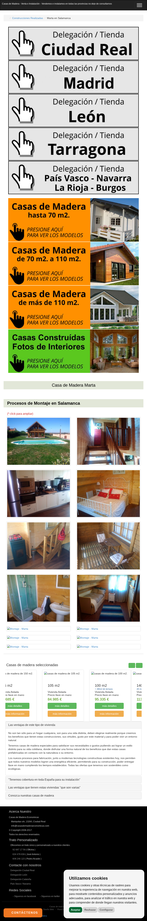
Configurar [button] (106, 909)
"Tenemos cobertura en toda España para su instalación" (44, 779)
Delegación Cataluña (20, 879)
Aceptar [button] (75, 909)
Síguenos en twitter (50, 896)
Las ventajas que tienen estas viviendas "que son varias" (44, 787)
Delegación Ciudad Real (22, 870)
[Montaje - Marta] (38, 441)
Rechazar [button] (90, 909)
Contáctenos (24, 912)
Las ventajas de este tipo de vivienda (31, 724)
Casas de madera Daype (60, 906)
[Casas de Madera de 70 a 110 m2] (73, 264)
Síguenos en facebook (25, 896)
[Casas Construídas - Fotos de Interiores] (73, 351)
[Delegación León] (73, 110)
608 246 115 (19, 859)
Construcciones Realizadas (27, 18)
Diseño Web (48, 909)
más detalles (25, 705)
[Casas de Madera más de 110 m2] (73, 307)
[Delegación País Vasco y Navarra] (73, 177)
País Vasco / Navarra (20, 884)
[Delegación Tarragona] (73, 144)
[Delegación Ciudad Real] (73, 43)
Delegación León (18, 875)
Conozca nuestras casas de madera (31, 795)
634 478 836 (19, 854)
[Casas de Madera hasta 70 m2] (73, 220)
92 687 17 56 (19, 849)
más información (25, 713)
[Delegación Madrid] (73, 77)
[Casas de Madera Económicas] (7, 18)
